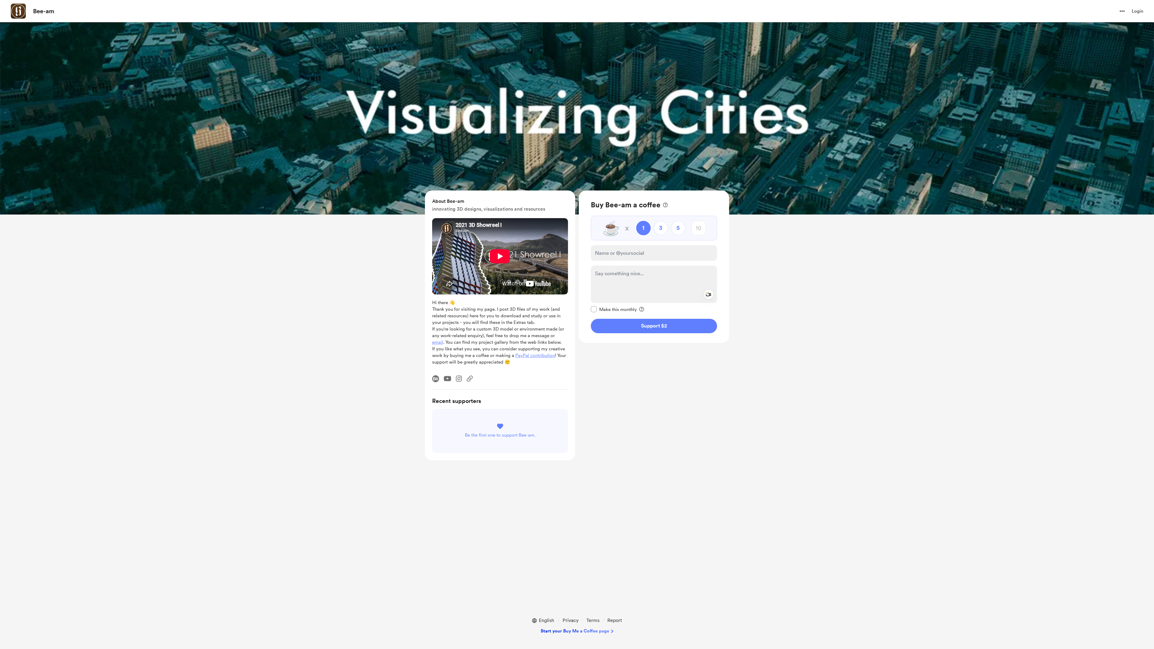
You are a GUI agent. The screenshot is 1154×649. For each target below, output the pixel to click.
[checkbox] (614, 309)
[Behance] (435, 378)
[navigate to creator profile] (18, 11)
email (437, 342)
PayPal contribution (535, 355)
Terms (593, 620)
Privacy (571, 620)
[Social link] (470, 379)
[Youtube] (447, 378)
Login (1137, 11)
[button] (1122, 11)
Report (614, 620)
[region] (654, 266)
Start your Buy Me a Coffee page (575, 631)
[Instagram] (459, 379)
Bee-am (43, 11)
